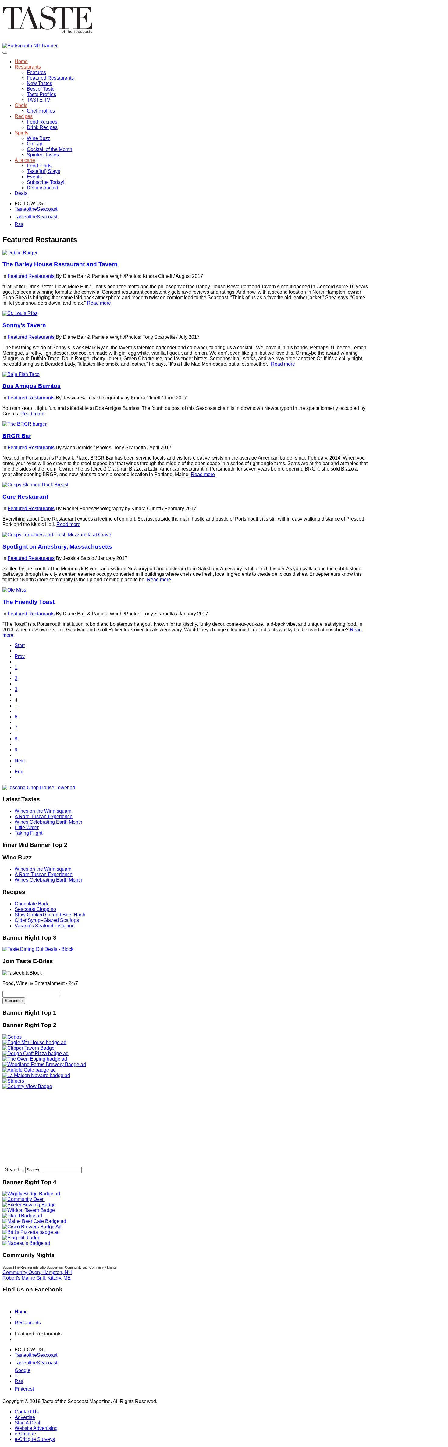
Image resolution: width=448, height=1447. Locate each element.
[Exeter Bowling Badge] (29, 1204)
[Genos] (12, 1037)
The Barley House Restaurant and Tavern (60, 264)
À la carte (25, 160)
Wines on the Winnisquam (43, 811)
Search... (14, 1169)
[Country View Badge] (27, 1086)
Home (21, 61)
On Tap (34, 143)
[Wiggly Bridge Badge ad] (31, 1193)
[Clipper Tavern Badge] (28, 1048)
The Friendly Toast (28, 602)
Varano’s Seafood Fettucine (45, 925)
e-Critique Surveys (35, 1439)
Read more (99, 303)
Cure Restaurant (25, 496)
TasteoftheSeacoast (18, 209)
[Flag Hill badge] (21, 1237)
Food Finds (39, 165)
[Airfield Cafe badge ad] (29, 1070)
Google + (18, 1371)
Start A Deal (27, 1422)
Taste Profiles (41, 94)
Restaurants (28, 67)
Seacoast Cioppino (35, 909)
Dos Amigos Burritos (31, 386)
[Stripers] (13, 1080)
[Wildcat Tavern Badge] (28, 1210)
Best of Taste (41, 88)
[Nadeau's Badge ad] (26, 1243)
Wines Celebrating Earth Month (48, 822)
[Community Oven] (23, 1199)
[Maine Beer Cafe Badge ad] (34, 1221)
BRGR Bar (16, 436)
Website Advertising (36, 1428)
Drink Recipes (42, 127)
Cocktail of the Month (49, 149)
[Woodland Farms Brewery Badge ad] (44, 1064)
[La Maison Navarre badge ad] (36, 1075)
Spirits (21, 132)
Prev (20, 656)
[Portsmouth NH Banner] (30, 45)
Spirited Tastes (43, 154)
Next (20, 760)
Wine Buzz (38, 138)
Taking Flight (28, 833)
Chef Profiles (41, 110)
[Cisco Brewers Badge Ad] (32, 1226)
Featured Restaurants (50, 78)
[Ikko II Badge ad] (22, 1215)
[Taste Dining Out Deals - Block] (37, 949)
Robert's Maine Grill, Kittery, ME (36, 1277)
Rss (18, 224)
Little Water (27, 827)
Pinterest (18, 1388)
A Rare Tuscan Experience (44, 816)
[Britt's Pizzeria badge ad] (31, 1232)
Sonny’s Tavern (24, 325)
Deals (21, 193)
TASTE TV (38, 99)
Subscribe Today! (45, 182)
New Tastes (39, 83)
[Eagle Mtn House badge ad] (34, 1042)
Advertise (25, 1417)
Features (36, 72)
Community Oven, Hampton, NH (37, 1272)
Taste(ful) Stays (43, 171)
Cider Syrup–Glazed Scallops (47, 920)
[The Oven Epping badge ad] (34, 1059)
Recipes (24, 116)
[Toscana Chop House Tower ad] (38, 787)
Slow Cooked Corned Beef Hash (50, 914)
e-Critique (25, 1433)
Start (20, 645)
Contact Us (27, 1411)
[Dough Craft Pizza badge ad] (35, 1053)
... (16, 705)
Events (34, 176)
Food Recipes (42, 121)
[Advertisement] (40, 1127)
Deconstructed (42, 187)
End (19, 771)
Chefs (21, 105)
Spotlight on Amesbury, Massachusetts (57, 546)
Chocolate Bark (31, 903)
